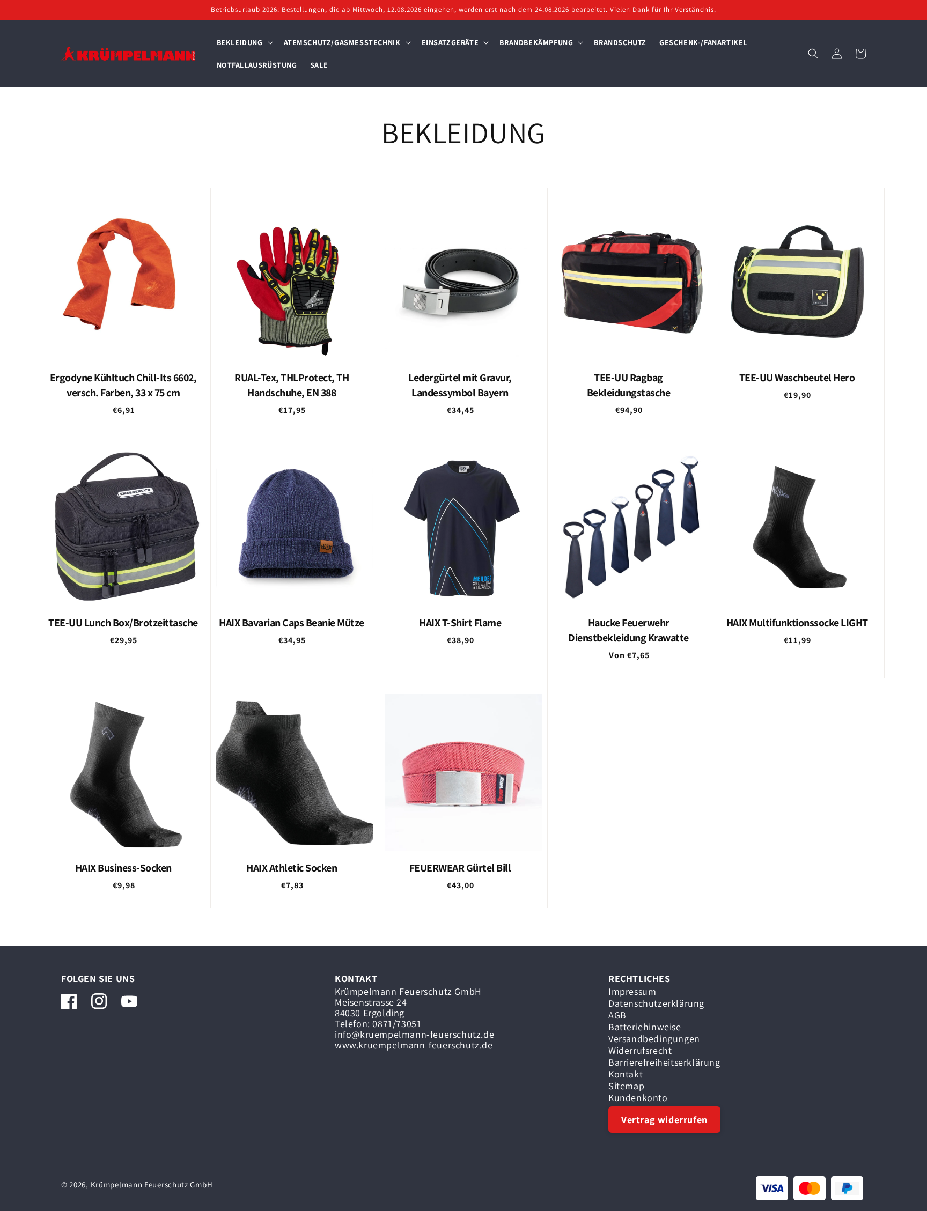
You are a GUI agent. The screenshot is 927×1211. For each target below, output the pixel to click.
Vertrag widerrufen (664, 1119)
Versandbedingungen (654, 1039)
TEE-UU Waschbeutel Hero (797, 378)
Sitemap (626, 1086)
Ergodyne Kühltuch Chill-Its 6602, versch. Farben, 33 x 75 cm (123, 385)
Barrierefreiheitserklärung (664, 1062)
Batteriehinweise (644, 1027)
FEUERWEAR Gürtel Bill (460, 868)
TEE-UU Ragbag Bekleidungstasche (629, 385)
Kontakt (625, 1074)
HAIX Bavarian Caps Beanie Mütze (291, 623)
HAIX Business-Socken (123, 868)
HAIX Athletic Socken (291, 868)
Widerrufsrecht (640, 1051)
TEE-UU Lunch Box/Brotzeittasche (123, 623)
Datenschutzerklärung (656, 1003)
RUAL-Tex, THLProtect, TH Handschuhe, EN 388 (291, 385)
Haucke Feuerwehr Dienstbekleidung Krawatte (628, 630)
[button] (243, 42)
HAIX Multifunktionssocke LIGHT (797, 623)
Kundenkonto (638, 1098)
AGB (617, 1015)
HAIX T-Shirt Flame (460, 623)
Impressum (632, 993)
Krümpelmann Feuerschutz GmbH (152, 1184)
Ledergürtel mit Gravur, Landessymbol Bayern (460, 385)
